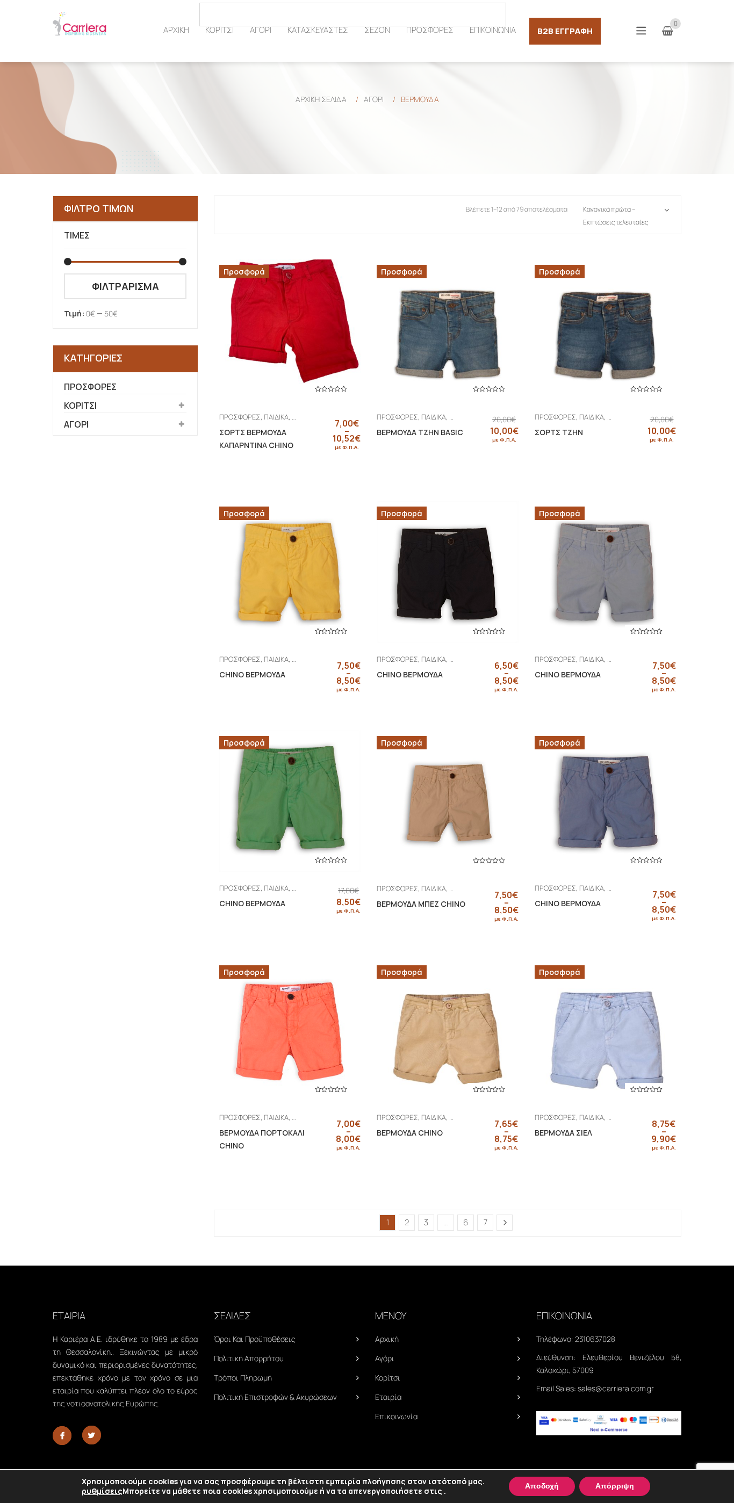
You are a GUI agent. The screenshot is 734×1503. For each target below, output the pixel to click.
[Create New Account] (676, 13)
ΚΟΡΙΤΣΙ (80, 405)
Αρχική (387, 1339)
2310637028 (595, 1339)
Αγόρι (384, 1358)
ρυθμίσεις (102, 1491)
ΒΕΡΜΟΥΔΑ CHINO (410, 1133)
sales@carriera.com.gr (616, 1388)
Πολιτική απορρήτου (249, 1358)
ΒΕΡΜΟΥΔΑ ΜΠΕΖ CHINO (421, 904)
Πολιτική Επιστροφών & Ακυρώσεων (275, 1397)
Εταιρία (388, 1397)
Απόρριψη (614, 1486)
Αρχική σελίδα (321, 99)
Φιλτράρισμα (125, 286)
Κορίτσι (387, 1377)
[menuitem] (176, 30)
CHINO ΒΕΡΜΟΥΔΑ (252, 674)
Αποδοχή (542, 1486)
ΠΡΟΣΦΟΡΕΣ (90, 387)
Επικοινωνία (396, 1416)
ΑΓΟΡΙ (374, 99)
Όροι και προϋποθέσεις (255, 1339)
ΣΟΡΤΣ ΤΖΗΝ (559, 432)
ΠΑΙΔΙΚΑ (276, 417)
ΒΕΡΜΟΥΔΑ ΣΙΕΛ (563, 1133)
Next (504, 1223)
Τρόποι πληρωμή (243, 1377)
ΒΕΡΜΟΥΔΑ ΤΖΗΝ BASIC (420, 432)
